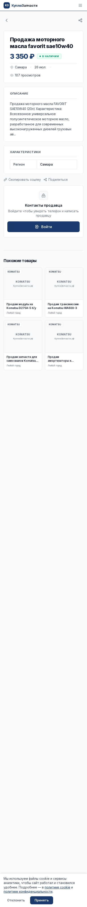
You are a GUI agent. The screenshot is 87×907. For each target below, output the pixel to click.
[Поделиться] (80, 20)
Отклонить (16, 900)
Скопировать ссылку (24, 179)
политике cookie (57, 887)
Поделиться (58, 179)
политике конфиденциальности (28, 891)
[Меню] (80, 5)
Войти (46, 227)
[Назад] (7, 20)
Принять (42, 900)
